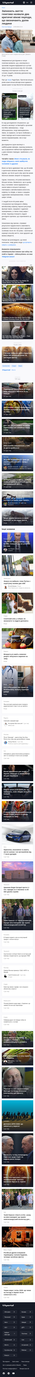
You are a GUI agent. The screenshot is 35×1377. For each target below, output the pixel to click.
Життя (14, 370)
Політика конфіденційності (10, 1368)
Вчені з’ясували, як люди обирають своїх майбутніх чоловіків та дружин (16, 161)
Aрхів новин (15, 1361)
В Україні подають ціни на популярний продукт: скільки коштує (15, 938)
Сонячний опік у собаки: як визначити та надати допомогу (16, 620)
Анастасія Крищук (7, 26)
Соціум (14, 366)
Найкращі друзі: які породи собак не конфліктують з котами (15, 1020)
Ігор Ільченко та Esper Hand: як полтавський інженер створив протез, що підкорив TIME (17, 954)
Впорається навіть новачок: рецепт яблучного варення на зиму (16, 656)
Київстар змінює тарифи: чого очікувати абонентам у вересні (16, 987)
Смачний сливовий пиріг (11, 721)
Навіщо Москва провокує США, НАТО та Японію (16, 971)
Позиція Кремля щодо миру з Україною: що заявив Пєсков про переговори (17, 1004)
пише (9, 80)
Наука (3, 7)
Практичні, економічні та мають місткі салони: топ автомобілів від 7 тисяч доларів (17, 852)
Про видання (6, 1361)
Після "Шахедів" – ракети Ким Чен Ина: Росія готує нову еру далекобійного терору (17, 738)
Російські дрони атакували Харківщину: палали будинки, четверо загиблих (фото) (15, 1255)
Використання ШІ (24, 1368)
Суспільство (6, 366)
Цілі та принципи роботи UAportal (12, 1365)
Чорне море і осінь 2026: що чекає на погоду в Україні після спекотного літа (17, 1292)
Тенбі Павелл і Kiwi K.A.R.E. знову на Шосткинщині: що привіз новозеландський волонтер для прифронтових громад (17, 1217)
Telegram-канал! (8, 257)
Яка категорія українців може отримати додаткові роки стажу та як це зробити (16, 705)
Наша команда (25, 1361)
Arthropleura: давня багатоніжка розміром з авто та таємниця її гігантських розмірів (17, 754)
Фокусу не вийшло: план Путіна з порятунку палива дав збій (17, 582)
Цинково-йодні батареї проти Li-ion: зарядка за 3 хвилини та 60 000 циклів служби (17, 890)
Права (25, 1365)
